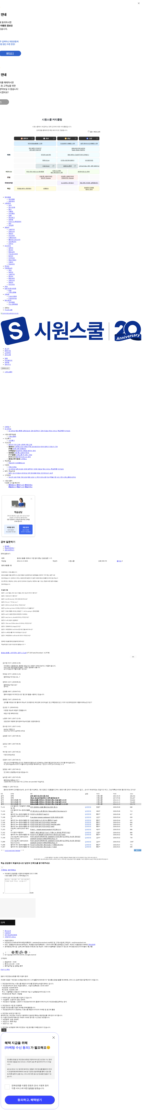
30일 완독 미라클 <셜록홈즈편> (89, 183)
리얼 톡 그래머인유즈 (21, 453)
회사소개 (8, 931)
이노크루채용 (13, 304)
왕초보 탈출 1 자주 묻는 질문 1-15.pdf (13, 653)
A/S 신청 (60, 477)
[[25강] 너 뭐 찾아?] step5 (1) (39, 814)
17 (14, 850)
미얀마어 (12, 258)
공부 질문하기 (35, 431)
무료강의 (12, 463)
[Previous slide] (6, 952)
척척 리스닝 (45, 160)
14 (10, 850)
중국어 (11, 250)
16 (13, 850)
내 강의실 (8, 429)
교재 (18, 444)
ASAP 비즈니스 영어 (84, 171)
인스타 (20, 485)
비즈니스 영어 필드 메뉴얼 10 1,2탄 (57, 171)
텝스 (10, 209)
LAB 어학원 (13, 296)
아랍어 (11, 262)
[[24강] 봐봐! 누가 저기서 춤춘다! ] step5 (43, 820)
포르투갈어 (12, 242)
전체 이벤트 (13, 467)
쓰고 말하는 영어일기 (67, 183)
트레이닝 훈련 (67, 166)
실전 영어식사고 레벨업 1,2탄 (89, 143)
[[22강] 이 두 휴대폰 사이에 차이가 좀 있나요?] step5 (47, 834)
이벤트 (7, 427)
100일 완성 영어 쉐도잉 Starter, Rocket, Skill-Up (78, 149)
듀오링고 (12, 217)
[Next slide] (29, 952)
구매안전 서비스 (10, 937)
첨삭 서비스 (53, 431)
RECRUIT (8, 300)
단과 (15, 444)
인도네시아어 (13, 254)
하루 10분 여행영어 (19, 449)
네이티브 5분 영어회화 (29, 473)
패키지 (11, 444)
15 (11, 850)
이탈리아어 (12, 237)
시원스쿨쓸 (12, 292)
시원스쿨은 (8, 372)
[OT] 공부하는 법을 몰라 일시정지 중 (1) (43, 807)
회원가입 (8, 351)
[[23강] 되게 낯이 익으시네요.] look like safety (45, 824)
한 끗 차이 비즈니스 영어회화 (35, 171)
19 (18, 850)
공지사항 (8, 355)
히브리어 (12, 264)
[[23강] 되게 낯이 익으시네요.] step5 (42, 826)
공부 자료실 (45, 431)
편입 (6, 286)
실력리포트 (26, 431)
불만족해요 (12, 870)
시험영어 (8, 203)
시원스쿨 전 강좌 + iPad (24, 455)
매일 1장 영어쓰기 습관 (45, 473)
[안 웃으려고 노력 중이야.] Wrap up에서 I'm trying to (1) (48, 811)
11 (5, 850)
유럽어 (7, 227)
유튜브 (28, 485)
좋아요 (119, 561)
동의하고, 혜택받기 (29, 1099)
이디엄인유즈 (89, 160)
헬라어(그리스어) (14, 239)
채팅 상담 (30, 477)
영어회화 (8, 197)
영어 (10, 270)
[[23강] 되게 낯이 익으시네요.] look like (43, 822)
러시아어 (12, 235)
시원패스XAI (18, 446)
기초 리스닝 (45, 166)
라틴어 (11, 244)
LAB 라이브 (13, 298)
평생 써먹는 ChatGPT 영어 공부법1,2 (78, 154)
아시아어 (8, 246)
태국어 (11, 256)
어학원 (7, 294)
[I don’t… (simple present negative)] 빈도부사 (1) (45, 829)
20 (19, 850)
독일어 (11, 233)
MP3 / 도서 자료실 (15, 473)
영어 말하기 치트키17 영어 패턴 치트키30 (35, 149)
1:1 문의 (37, 477)
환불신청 (53, 477)
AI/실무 (11, 225)
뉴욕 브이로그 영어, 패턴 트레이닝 (89, 166)
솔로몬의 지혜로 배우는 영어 (89, 188)
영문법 (11, 219)
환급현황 (61, 431)
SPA (10, 223)
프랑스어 (12, 231)
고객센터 (8, 353)
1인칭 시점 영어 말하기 (67, 160)
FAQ (48, 477)
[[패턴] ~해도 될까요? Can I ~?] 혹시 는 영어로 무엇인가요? (50, 832)
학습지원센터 (9, 548)
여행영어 (46, 188)
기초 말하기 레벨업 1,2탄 (67, 143)
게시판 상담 (13, 477)
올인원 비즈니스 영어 (23, 457)
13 (8, 850)
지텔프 (11, 211)
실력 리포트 (19, 469)
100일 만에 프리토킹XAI (32, 446)
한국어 (7, 266)
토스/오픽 (12, 207)
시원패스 (24, 459)
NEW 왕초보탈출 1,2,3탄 (35, 143)
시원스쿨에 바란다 (69, 477)
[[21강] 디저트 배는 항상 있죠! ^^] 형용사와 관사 (46, 845)
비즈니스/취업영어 (15, 221)
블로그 (12, 485)
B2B (10, 290)
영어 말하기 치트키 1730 (49, 446)
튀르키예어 (12, 260)
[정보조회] (91, 944)
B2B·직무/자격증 (10, 288)
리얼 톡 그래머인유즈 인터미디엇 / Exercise (67, 177)
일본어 (11, 248)
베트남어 (12, 252)
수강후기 (12, 440)
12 (7, 850)
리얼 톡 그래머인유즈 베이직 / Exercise (46, 177)
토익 (10, 205)
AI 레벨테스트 (20, 463)
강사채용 (12, 302)
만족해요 (4, 870)
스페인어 (12, 229)
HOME (7, 546)
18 (16, 850)
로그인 (7, 349)
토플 (10, 215)
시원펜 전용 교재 (26, 444)
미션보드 (67, 431)
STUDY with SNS (46, 154)
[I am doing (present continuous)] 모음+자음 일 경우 (46, 817)
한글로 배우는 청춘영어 (24, 188)
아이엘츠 (12, 213)
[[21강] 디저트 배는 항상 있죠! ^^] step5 (43, 847)
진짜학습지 (8, 268)
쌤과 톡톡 (18, 431)
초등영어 (12, 201)
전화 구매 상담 (22, 477)
